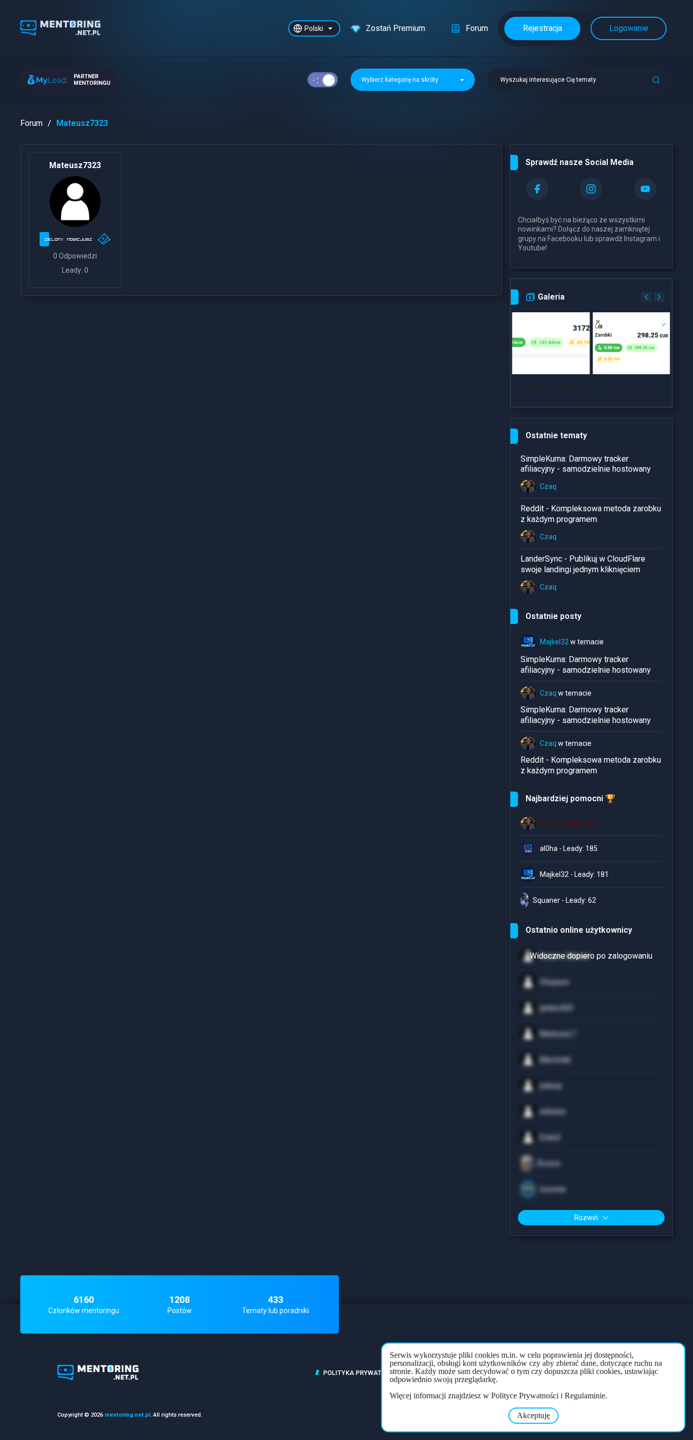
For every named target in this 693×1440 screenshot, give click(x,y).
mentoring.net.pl (127, 1415)
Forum (31, 123)
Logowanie (628, 28)
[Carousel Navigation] (651, 297)
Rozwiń (586, 1218)
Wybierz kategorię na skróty (400, 79)
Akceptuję (533, 1415)
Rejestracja (542, 28)
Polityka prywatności (362, 1373)
